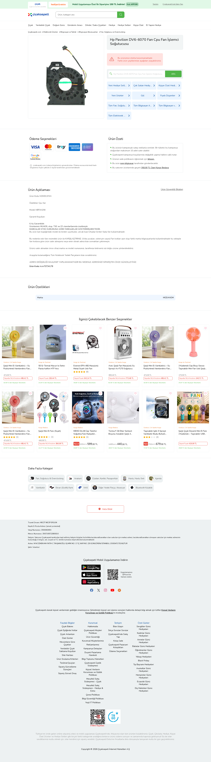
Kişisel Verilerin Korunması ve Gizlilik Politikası (93, 672)
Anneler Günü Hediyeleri (143, 641)
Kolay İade (118, 640)
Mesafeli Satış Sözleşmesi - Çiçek (92, 680)
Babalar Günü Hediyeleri (143, 646)
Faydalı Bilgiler (67, 623)
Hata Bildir (106, 509)
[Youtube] (112, 590)
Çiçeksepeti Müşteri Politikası (93, 631)
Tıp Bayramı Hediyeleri (143, 664)
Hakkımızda (93, 626)
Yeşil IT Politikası (92, 702)
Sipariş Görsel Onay (67, 673)
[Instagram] (105, 590)
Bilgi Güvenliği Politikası (93, 698)
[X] (99, 590)
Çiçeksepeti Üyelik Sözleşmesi (93, 664)
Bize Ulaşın (118, 626)
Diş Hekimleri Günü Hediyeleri (143, 689)
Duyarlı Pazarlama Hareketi (93, 654)
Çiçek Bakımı (67, 626)
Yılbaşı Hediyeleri (143, 656)
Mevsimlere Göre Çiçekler (67, 643)
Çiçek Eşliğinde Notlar (67, 630)
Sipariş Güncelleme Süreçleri (67, 668)
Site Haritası (67, 655)
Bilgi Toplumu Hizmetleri (93, 659)
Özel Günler (67, 638)
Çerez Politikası (93, 694)
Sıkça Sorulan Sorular (118, 630)
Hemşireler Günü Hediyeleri (143, 676)
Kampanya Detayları (93, 648)
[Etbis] (97, 718)
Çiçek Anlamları (67, 634)
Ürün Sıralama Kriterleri (67, 659)
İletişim (118, 623)
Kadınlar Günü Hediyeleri (143, 634)
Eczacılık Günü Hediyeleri (143, 683)
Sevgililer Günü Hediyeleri (144, 628)
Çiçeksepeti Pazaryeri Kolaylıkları (118, 646)
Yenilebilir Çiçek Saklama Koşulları (67, 650)
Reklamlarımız (93, 644)
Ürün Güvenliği (93, 637)
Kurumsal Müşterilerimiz (93, 640)
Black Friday (143, 660)
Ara (120, 14)
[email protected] (53, 526)
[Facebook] (92, 590)
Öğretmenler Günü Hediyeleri (143, 651)
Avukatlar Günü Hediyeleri (143, 669)
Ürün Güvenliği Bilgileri (172, 189)
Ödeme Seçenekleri (118, 651)
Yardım (155, 4)
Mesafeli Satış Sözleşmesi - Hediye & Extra (93, 688)
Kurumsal (92, 623)
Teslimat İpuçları (67, 663)
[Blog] (119, 590)
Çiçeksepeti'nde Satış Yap (173, 4)
